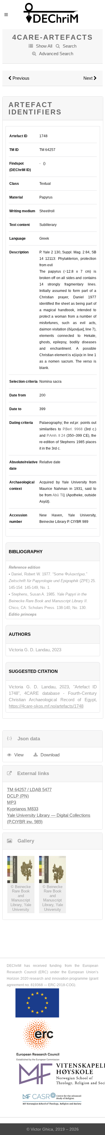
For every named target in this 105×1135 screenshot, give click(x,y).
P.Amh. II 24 (56, 436)
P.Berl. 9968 (73, 429)
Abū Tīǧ (58, 495)
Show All (44, 45)
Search (69, 45)
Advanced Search (56, 53)
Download (50, 754)
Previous (20, 78)
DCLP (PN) (18, 795)
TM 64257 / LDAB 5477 (29, 789)
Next (88, 78)
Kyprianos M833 (22, 808)
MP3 (11, 802)
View (19, 754)
